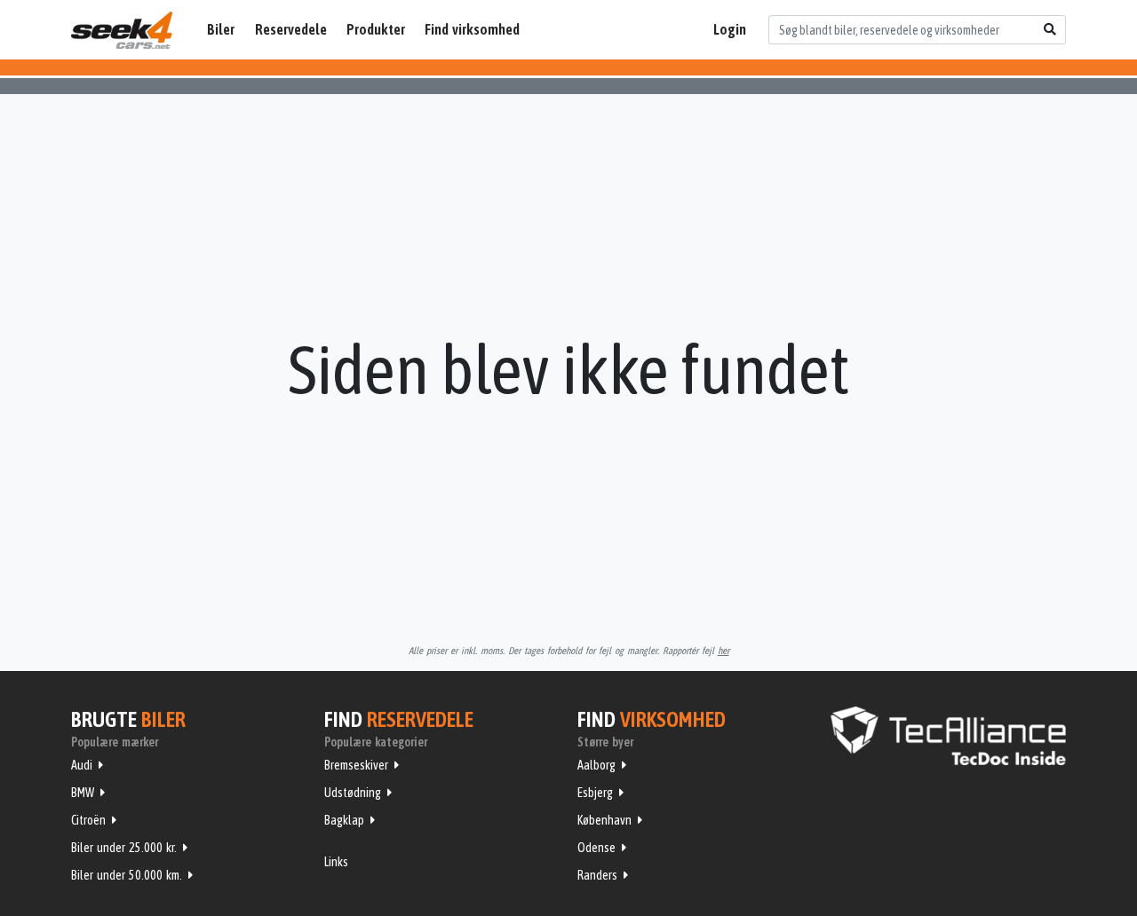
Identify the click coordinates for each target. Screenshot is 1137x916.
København (604, 820)
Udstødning (352, 793)
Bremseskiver (356, 765)
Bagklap (344, 820)
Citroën (88, 820)
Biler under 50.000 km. (126, 875)
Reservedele (291, 29)
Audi (81, 765)
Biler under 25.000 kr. (124, 848)
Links (336, 862)
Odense (596, 848)
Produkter (375, 29)
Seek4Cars (121, 30)
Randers (597, 875)
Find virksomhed (472, 29)
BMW (82, 793)
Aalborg (596, 765)
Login (729, 29)
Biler (221, 29)
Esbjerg (595, 793)
